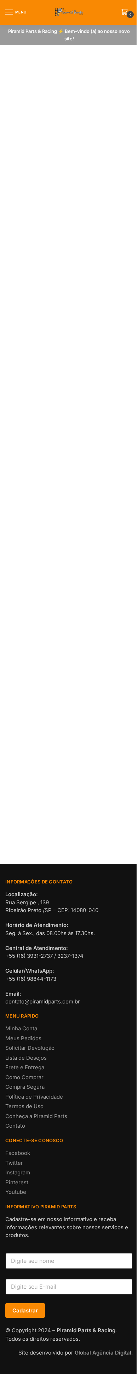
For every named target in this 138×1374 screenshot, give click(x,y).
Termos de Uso (24, 1106)
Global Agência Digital (103, 1352)
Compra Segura (25, 1086)
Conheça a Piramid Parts (36, 1116)
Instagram (17, 1172)
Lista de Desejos (26, 1057)
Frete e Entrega (24, 1067)
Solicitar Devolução (29, 1047)
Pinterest (16, 1182)
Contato (15, 1125)
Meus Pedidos (23, 1038)
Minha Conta (21, 1028)
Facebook (17, 1153)
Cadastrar (25, 1310)
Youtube (15, 1192)
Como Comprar (24, 1077)
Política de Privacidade (34, 1096)
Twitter (14, 1163)
